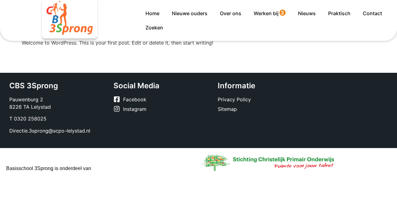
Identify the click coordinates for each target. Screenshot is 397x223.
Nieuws (307, 13)
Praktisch (339, 13)
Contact (372, 13)
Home (152, 13)
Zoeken (154, 27)
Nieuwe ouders (189, 13)
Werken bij (269, 13)
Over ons (230, 13)
